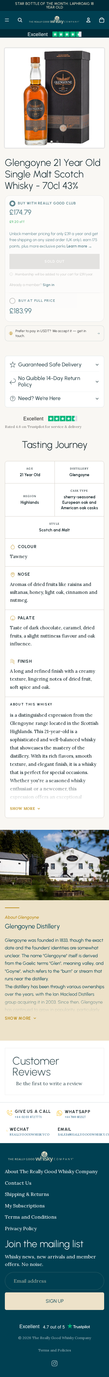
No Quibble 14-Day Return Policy (49, 381)
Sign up (55, 1301)
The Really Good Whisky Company (61, 1337)
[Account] (88, 20)
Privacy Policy (21, 1228)
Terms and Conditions (31, 1217)
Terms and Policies (54, 1350)
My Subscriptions (25, 1206)
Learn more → (79, 246)
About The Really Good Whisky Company (51, 1171)
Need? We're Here (39, 398)
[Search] (20, 20)
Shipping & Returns (27, 1194)
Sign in (48, 285)
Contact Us (18, 1183)
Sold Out (55, 261)
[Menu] (7, 20)
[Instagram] (54, 1363)
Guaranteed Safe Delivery (50, 364)
